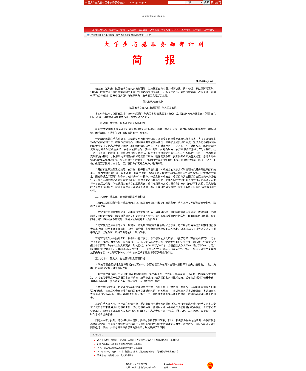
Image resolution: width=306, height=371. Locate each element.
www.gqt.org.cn (138, 2)
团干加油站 (209, 29)
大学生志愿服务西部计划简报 (130, 35)
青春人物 (165, 29)
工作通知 (197, 29)
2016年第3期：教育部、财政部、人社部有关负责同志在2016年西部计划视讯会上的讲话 (138, 340)
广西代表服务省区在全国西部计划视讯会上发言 (119, 344)
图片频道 (143, 29)
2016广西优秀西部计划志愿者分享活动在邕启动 (119, 347)
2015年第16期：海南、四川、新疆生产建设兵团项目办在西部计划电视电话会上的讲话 (137, 351)
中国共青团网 (97, 35)
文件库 (175, 29)
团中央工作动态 (99, 29)
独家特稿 (113, 29)
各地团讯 (132, 29)
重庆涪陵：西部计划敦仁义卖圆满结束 (115, 355)
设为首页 (216, 2)
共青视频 (154, 29)
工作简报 (186, 29)
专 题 (122, 29)
